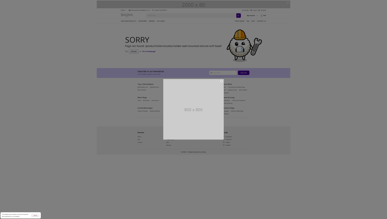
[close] (221, 81)
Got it (35, 215)
